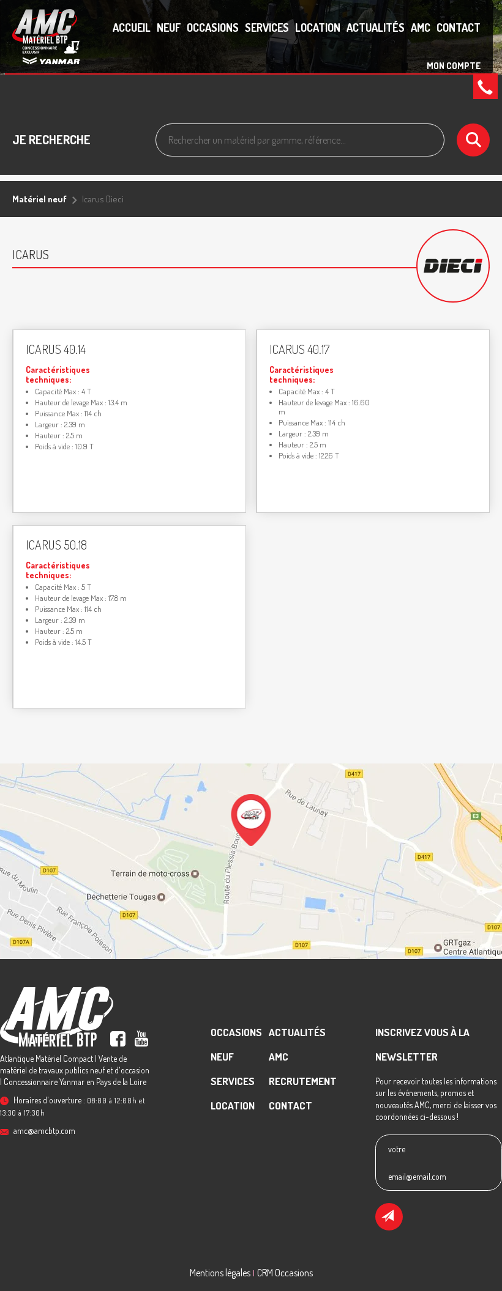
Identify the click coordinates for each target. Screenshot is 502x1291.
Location (317, 27)
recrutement (303, 1081)
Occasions (213, 27)
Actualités (376, 27)
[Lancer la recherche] (473, 139)
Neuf (169, 27)
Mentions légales (220, 1273)
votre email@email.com (417, 1163)
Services (267, 27)
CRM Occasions (285, 1273)
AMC (420, 27)
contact (458, 27)
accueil (132, 27)
